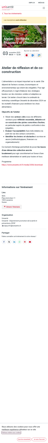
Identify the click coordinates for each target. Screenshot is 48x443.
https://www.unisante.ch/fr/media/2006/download (22, 164)
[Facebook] (4, 242)
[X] (9, 242)
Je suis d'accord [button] (39, 439)
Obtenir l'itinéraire (13, 207)
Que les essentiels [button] (24, 439)
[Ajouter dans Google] (39, 55)
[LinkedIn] (14, 242)
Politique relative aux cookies (11, 433)
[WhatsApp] (19, 242)
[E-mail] (30, 242)
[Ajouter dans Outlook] (33, 55)
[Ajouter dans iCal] (26, 55)
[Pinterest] (25, 242)
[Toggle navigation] (43, 8)
